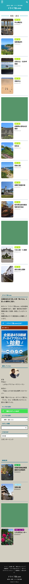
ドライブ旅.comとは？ (15, 568)
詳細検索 (6, 568)
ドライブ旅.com (14, 8)
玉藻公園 (18, 487)
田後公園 (18, 165)
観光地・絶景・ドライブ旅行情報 (14, 579)
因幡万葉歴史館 (20, 185)
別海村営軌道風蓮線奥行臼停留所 (21, 468)
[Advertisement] (14, 108)
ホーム (5, 566)
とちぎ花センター (21, 532)
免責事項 (17, 570)
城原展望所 (18, 42)
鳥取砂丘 (18, 81)
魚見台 (17, 146)
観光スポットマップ (20, 566)
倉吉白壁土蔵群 (20, 269)
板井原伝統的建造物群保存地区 (21, 206)
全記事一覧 (11, 566)
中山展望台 (18, 22)
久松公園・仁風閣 (21, 250)
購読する (6, 327)
